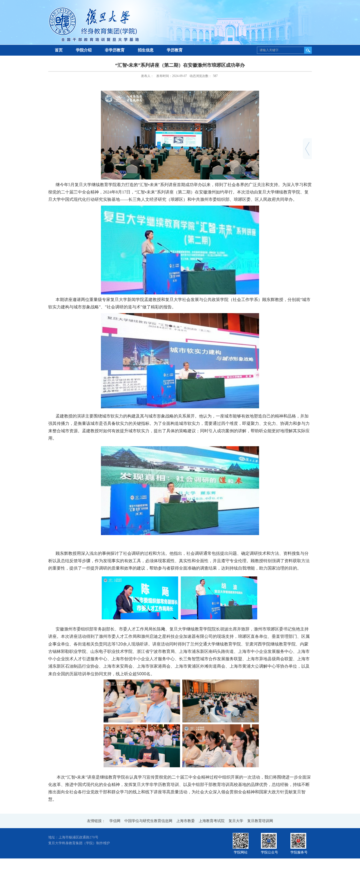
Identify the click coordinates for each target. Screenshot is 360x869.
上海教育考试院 (212, 821)
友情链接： (96, 821)
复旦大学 (235, 821)
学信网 (114, 821)
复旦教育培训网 (260, 821)
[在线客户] (307, 144)
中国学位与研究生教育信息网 (148, 821)
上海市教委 (185, 821)
